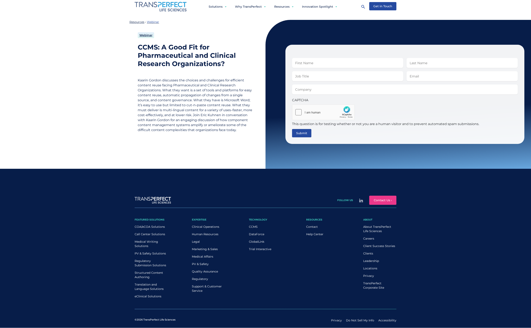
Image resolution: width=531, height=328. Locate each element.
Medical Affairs (202, 256)
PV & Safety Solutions (150, 253)
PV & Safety (200, 264)
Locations (370, 268)
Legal (196, 242)
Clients (368, 253)
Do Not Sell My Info (360, 320)
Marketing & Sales (205, 249)
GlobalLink (256, 242)
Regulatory (200, 279)
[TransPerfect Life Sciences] (160, 6)
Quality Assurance (205, 271)
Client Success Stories (379, 246)
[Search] (363, 6)
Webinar (145, 35)
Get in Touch (382, 6)
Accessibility (387, 320)
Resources (282, 6)
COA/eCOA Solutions (150, 227)
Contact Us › (383, 200)
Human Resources (205, 234)
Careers (368, 238)
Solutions (216, 6)
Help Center (314, 234)
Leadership (371, 261)
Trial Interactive (260, 249)
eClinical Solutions (148, 296)
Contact (312, 227)
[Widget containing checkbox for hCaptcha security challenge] (323, 112)
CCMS (253, 227)
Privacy (368, 276)
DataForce (256, 234)
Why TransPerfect (248, 6)
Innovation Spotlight (317, 6)
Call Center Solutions (150, 234)
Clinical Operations (205, 227)
